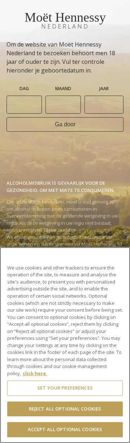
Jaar (104, 88)
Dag (24, 88)
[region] (65, 345)
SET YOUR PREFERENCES (65, 388)
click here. (35, 373)
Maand (63, 88)
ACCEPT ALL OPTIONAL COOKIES (65, 429)
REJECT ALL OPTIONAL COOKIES (65, 408)
